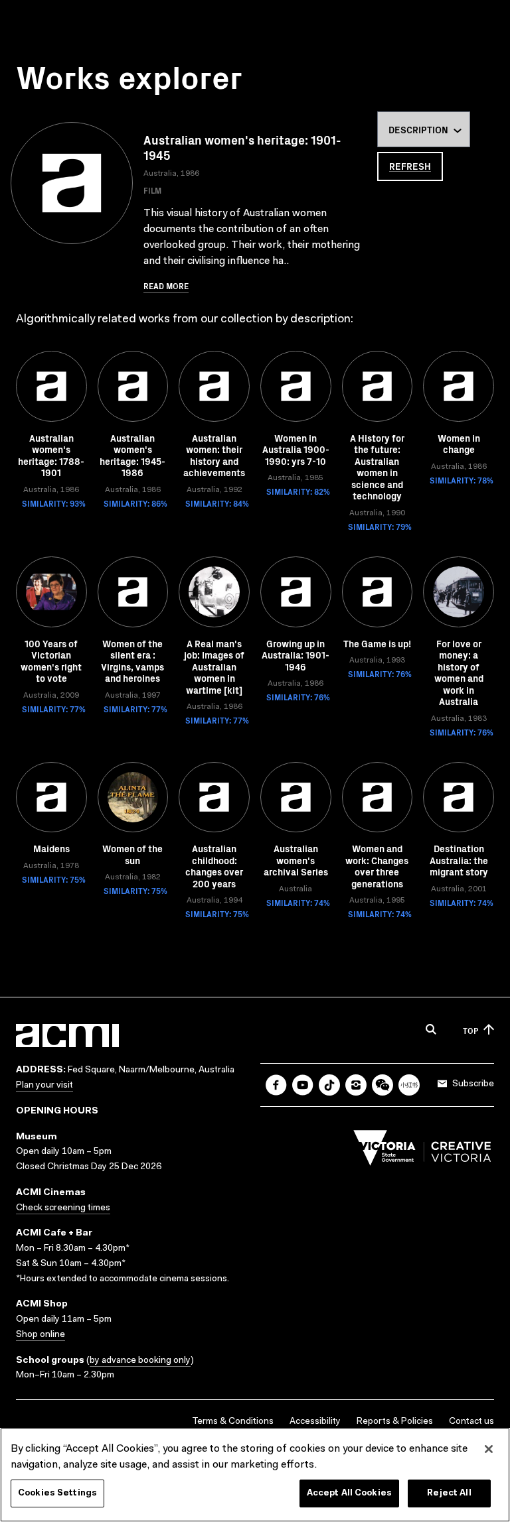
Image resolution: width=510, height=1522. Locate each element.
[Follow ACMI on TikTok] (329, 1085)
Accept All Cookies (349, 1493)
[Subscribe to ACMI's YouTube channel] (302, 1085)
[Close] (488, 1449)
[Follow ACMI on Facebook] (276, 1085)
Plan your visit (44, 1085)
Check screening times (63, 1208)
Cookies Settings (57, 1493)
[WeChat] (382, 1085)
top (470, 1030)
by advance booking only (140, 1360)
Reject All (449, 1493)
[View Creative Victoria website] (422, 1151)
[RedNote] (409, 1085)
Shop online (40, 1335)
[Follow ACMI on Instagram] (356, 1085)
